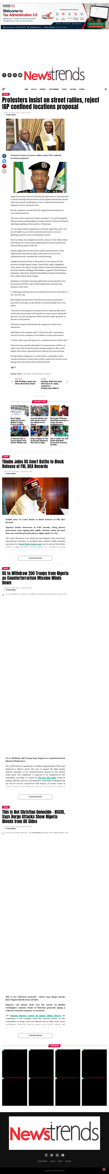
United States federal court (30, 544)
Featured (27, 374)
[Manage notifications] (104, 1169)
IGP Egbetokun (38, 374)
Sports (64, 89)
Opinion (81, 89)
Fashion (52, 1161)
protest (48, 374)
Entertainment (54, 89)
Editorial (73, 89)
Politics (34, 89)
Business (43, 89)
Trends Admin (11, 115)
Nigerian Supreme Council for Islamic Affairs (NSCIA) (35, 1015)
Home (26, 89)
